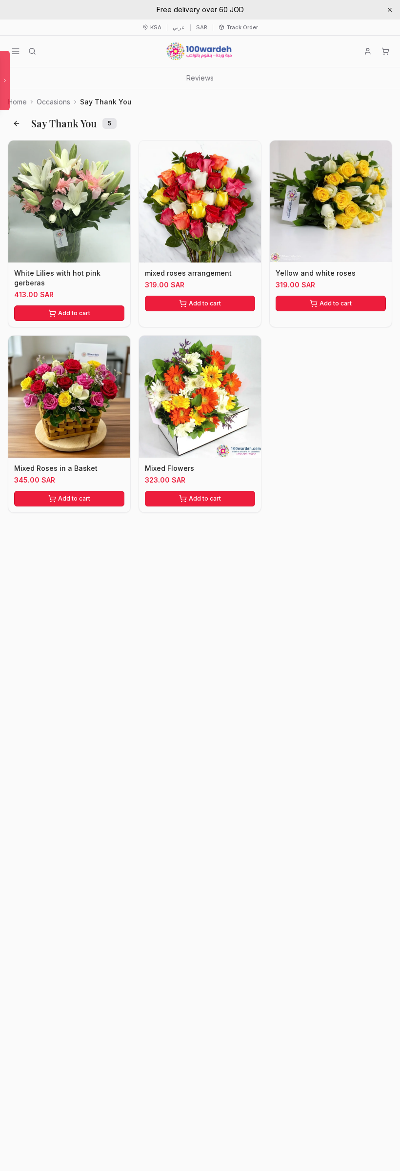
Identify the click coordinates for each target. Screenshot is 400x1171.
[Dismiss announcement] (389, 9)
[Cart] (385, 51)
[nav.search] (32, 51)
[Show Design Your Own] (5, 80)
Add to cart (74, 313)
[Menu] (15, 51)
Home (17, 102)
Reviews (200, 78)
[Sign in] (368, 51)
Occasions (53, 102)
